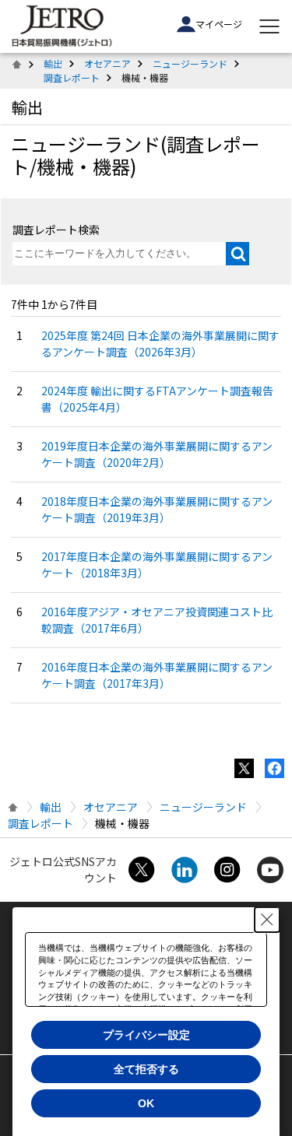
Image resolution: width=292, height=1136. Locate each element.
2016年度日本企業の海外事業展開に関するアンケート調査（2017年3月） (157, 675)
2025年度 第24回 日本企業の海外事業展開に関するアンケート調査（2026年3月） (160, 343)
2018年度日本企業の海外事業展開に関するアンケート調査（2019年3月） (157, 509)
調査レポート (72, 77)
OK (146, 1103)
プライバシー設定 (146, 1035)
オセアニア (107, 63)
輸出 (53, 63)
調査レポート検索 (56, 229)
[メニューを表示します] (269, 26)
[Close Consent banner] (267, 919)
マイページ (218, 23)
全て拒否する (146, 1069)
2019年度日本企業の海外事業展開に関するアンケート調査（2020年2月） (157, 454)
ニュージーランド (190, 63)
